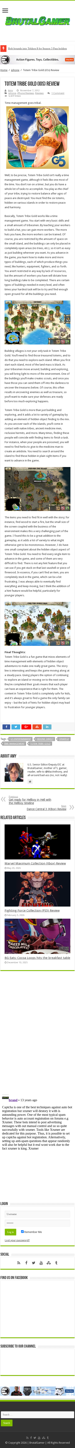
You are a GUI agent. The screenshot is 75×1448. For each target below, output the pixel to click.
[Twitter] (33, 1263)
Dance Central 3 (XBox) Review (46, 808)
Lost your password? (17, 1240)
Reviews (39, 93)
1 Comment (57, 93)
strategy (64, 739)
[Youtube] (41, 1263)
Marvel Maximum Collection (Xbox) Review (35, 863)
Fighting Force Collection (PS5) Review (32, 910)
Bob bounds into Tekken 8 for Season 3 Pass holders (37, 48)
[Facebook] (26, 1263)
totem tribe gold (40, 743)
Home (4, 70)
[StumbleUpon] (48, 1263)
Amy (10, 90)
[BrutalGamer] (37, 20)
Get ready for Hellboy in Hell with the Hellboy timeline (30, 800)
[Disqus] (37, 1034)
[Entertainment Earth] (37, 59)
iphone (15, 70)
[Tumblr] (56, 1263)
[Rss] (18, 1263)
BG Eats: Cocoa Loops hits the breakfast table (37, 958)
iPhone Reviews (25, 93)
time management (14, 743)
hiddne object (45, 739)
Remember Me (33, 1232)
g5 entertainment (20, 739)
